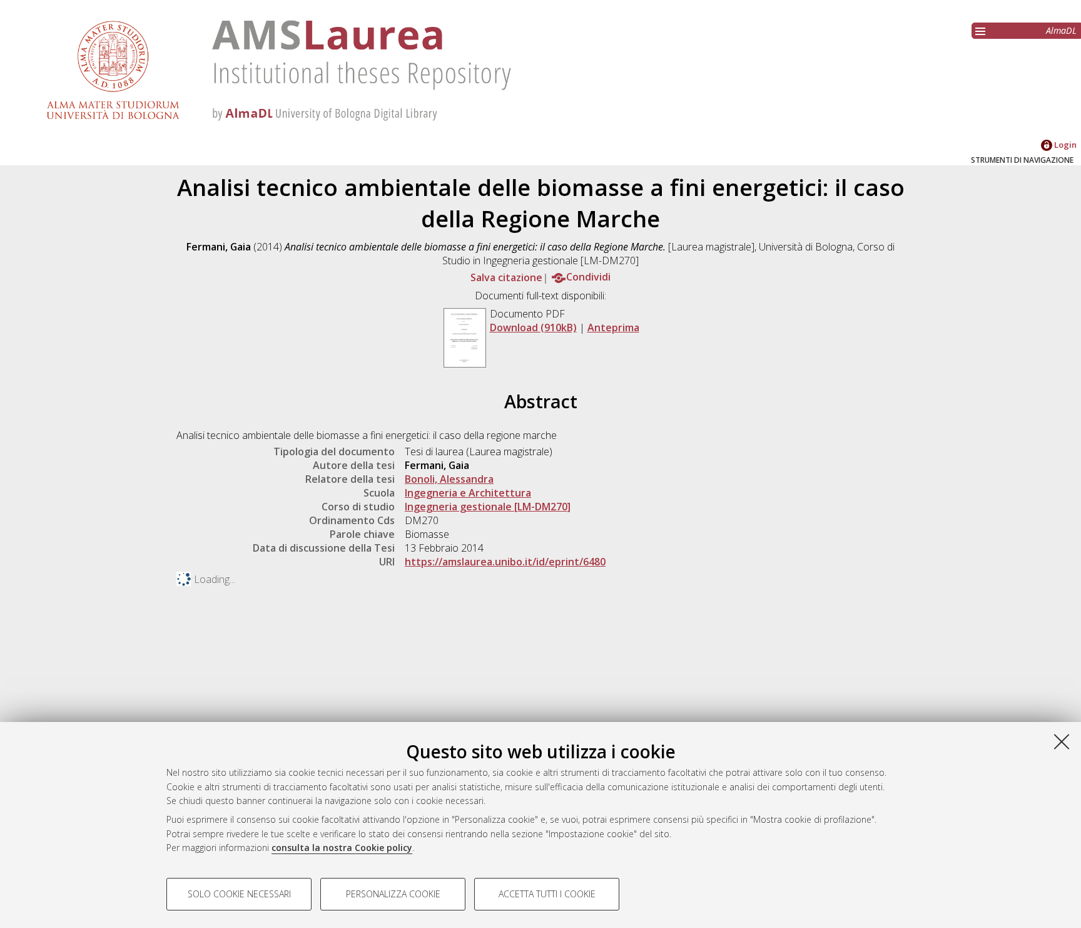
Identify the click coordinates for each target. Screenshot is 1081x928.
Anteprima (613, 327)
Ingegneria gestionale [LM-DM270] (488, 506)
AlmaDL (1061, 30)
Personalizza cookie (393, 894)
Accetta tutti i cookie (547, 894)
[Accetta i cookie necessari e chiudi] (1062, 741)
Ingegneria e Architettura (468, 493)
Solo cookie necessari (239, 894)
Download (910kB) (533, 327)
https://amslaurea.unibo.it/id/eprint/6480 (505, 562)
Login (1064, 144)
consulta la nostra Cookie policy (342, 847)
